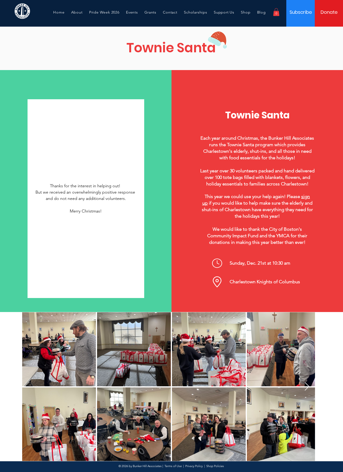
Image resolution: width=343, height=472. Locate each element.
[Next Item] (307, 386)
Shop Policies (215, 466)
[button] (276, 12)
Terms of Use (173, 466)
